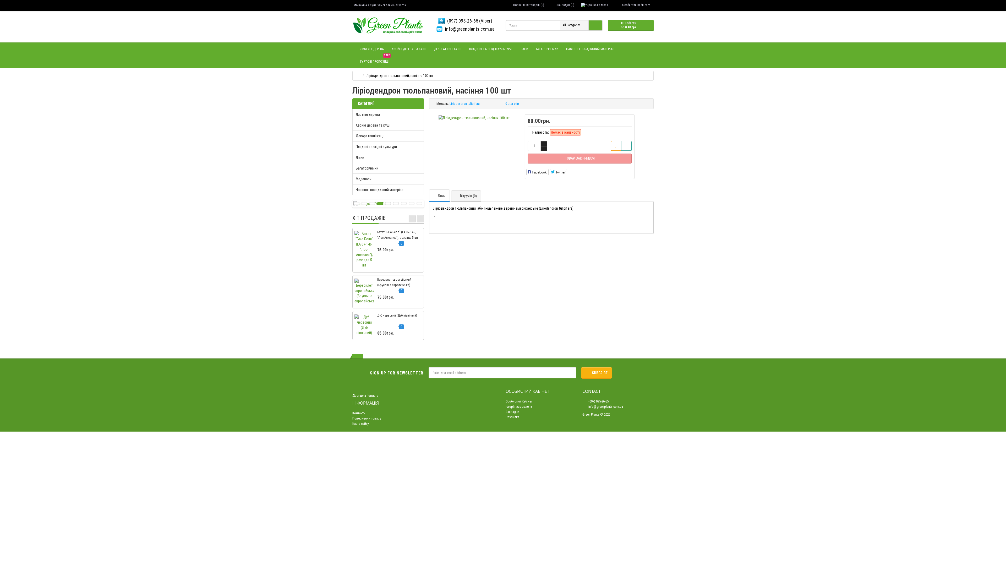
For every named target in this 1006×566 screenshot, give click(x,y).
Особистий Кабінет (519, 401)
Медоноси (363, 179)
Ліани (524, 49)
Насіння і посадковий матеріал (590, 49)
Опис (442, 195)
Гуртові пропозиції (375, 59)
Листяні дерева (372, 49)
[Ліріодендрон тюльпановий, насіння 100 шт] (474, 118)
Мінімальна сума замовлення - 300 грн (380, 5)
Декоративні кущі (447, 49)
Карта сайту (360, 424)
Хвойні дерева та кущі (409, 49)
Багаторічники (547, 49)
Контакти (358, 413)
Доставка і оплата (365, 396)
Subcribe (600, 373)
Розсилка (512, 417)
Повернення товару (366, 418)
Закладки (512, 412)
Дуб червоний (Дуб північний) (397, 315)
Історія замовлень (519, 407)
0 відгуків (512, 104)
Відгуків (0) (468, 196)
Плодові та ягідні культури (490, 49)
